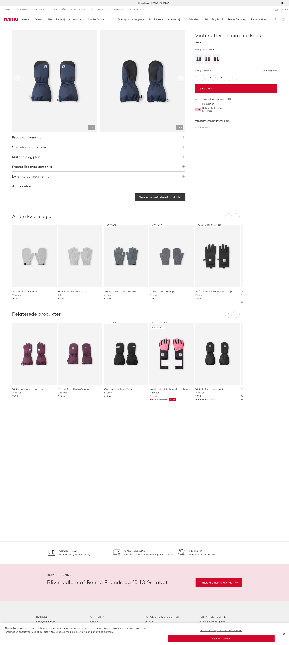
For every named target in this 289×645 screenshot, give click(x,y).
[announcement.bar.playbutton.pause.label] (282, 3)
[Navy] (199, 59)
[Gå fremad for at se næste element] (180, 78)
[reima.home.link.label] (11, 19)
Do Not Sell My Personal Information (221, 630)
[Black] (216, 59)
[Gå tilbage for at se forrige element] (17, 78)
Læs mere (207, 111)
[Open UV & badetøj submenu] (201, 19)
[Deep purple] (207, 59)
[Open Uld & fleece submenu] (164, 19)
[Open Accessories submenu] (83, 19)
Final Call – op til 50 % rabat (144, 3)
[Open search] (276, 19)
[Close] (284, 634)
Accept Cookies (221, 638)
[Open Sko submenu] (53, 19)
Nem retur (208, 104)
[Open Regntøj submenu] (66, 19)
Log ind (284, 9)
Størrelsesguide (269, 70)
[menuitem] (63, 622)
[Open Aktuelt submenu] (31, 19)
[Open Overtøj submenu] (44, 19)
